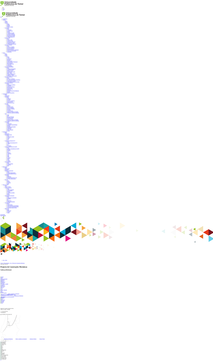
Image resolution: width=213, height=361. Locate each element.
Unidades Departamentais (11, 43)
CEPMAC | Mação (10, 74)
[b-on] (1, 302)
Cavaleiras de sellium (11, 192)
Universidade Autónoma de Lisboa (13, 81)
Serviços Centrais (10, 106)
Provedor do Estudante (11, 34)
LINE (8, 156)
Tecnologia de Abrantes (11, 41)
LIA (8, 139)
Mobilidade (7, 174)
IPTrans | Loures (10, 70)
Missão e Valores (10, 26)
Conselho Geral (10, 30)
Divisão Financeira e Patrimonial (13, 49)
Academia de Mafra (10, 69)
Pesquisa (3, 214)
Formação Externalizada (9, 66)
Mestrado (8, 59)
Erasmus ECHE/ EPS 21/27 (12, 177)
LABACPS (9, 153)
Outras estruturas (8, 161)
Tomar (8, 212)
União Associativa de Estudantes (13, 205)
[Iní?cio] (12, 6)
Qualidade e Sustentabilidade (12, 124)
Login (4, 8)
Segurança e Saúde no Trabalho (12, 111)
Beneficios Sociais (10, 117)
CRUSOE (9, 182)
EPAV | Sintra (9, 72)
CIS (7, 151)
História (6, 22)
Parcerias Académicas (8, 76)
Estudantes (7, 96)
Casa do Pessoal (10, 110)
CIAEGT (8, 150)
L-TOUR (8, 157)
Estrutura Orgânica (33, 338)
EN (3, 9)
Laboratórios (9, 51)
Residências (9, 200)
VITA (8, 159)
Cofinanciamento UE (11, 36)
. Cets (11, 263)
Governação (7, 27)
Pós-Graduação (9, 62)
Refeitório (9, 198)
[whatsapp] (12, 341)
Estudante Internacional (9, 170)
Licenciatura (9, 58)
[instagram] (3, 341)
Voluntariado (9, 127)
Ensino (4, 52)
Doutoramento (9, 60)
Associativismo (7, 202)
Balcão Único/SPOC (10, 92)
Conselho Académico (11, 33)
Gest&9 (8, 160)
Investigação (5, 131)
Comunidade (5, 93)
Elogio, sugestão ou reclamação (21, 338)
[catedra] (2, 301)
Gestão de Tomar (10, 40)
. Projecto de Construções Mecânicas (18, 263)
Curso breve (9, 64)
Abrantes (8, 211)
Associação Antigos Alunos (12, 207)
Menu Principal (3, 215)
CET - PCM (5, 260)
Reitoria (8, 31)
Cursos (6, 55)
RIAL (8, 183)
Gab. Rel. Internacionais (11, 178)
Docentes (6, 103)
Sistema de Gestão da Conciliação (13, 112)
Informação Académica (9, 82)
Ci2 (7, 144)
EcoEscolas (9, 128)
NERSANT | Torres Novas (12, 75)
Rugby (8, 193)
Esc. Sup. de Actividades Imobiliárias (13, 79)
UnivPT (4, 19)
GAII (8, 138)
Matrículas (9, 89)
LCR (8, 154)
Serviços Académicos (11, 47)
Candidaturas (5, 18)
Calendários (9, 85)
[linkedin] (8, 341)
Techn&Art (9, 145)
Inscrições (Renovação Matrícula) (13, 90)
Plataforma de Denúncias (8, 338)
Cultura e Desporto (8, 187)
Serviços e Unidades (8, 44)
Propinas (8, 91)
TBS (8, 165)
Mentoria (8, 125)
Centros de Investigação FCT (10, 140)
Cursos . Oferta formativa (4, 263)
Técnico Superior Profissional (12, 61)
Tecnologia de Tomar (11, 42)
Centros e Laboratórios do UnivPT (11, 146)
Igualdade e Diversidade (11, 126)
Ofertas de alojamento (11, 201)
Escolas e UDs (7, 37)
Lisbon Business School (11, 80)
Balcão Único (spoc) (10, 102)
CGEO (8, 143)
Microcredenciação (10, 63)
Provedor (8, 99)
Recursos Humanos (10, 48)
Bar (7, 199)
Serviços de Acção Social (11, 50)
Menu (6, 20)
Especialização (9, 65)
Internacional (5, 166)
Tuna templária (9, 190)
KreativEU (7, 169)
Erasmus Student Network (11, 173)
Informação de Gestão (11, 35)
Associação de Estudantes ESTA (13, 206)
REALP (6, 179)
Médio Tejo (7, 208)
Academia (9, 164)
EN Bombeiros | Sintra (11, 71)
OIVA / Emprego (10, 129)
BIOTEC (8, 149)
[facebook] (1, 341)
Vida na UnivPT (5, 184)
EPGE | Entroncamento (11, 73)
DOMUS (8, 152)
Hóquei (8, 194)
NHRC (8, 158)
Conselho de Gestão (10, 32)
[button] (0, 360)
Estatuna (8, 191)
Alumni (8, 130)
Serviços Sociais (10, 88)
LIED (8, 155)
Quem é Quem (42, 338)
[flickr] (10, 341)
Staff (6, 113)
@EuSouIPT (7, 121)
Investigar (9, 109)
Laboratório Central (8, 134)
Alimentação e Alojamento (9, 195)
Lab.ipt (8, 137)
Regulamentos (9, 87)
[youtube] (6, 341)
